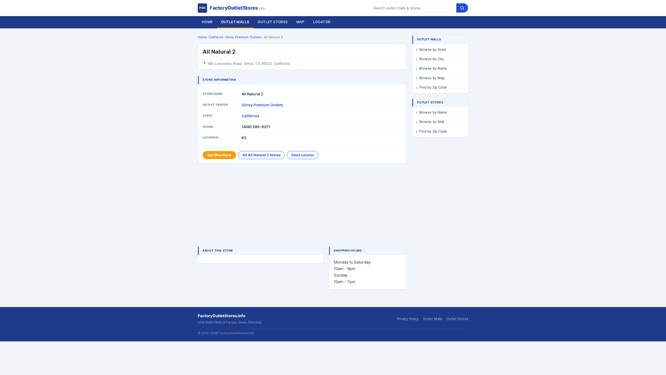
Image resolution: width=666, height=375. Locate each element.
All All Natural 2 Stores (261, 155)
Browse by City (431, 59)
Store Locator (302, 155)
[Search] (462, 7)
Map (300, 22)
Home (207, 22)
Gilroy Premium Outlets (243, 37)
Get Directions (219, 155)
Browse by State (432, 49)
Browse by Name (433, 68)
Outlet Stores (273, 22)
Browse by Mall (431, 122)
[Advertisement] (302, 205)
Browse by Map (432, 78)
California (216, 37)
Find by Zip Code (433, 87)
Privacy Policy (408, 319)
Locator (322, 22)
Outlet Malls (235, 22)
